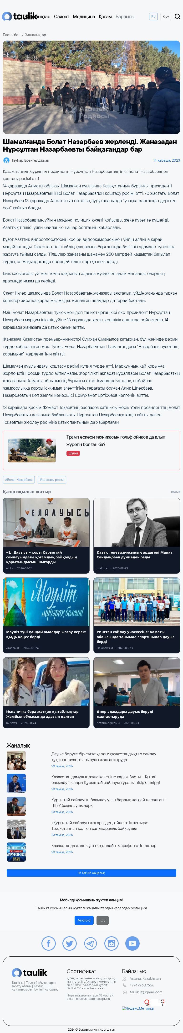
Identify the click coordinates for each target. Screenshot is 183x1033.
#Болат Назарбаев (19, 479)
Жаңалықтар (37, 16)
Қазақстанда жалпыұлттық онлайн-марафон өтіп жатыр (103, 845)
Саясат (61, 16)
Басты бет (11, 34)
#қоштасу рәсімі (52, 479)
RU (153, 16)
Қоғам (105, 16)
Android (84, 920)
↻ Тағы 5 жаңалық (91, 873)
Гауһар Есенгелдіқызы (30, 160)
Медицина (84, 16)
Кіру (166, 16)
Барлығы (125, 16)
